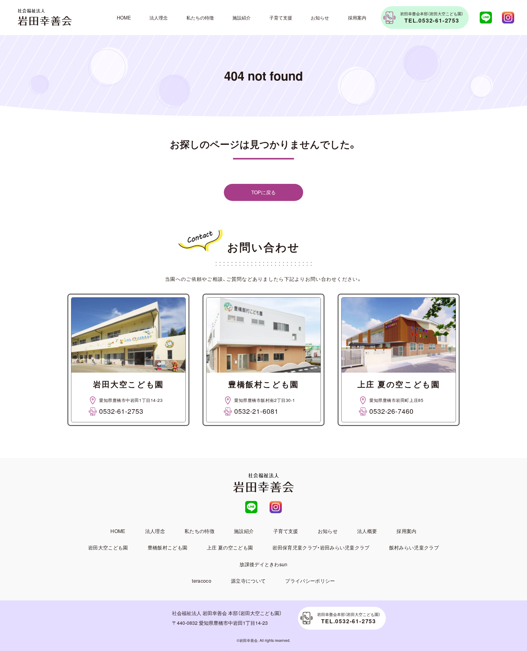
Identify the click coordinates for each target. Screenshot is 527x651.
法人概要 (367, 531)
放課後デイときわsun (263, 564)
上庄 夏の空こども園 (230, 547)
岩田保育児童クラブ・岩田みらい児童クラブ (320, 547)
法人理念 (158, 17)
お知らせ (320, 17)
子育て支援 (280, 17)
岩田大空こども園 (108, 547)
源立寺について (248, 580)
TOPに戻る (263, 192)
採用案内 (357, 17)
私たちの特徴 (200, 17)
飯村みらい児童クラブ (414, 547)
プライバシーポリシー (310, 580)
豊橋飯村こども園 (168, 547)
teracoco (201, 580)
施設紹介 (241, 17)
